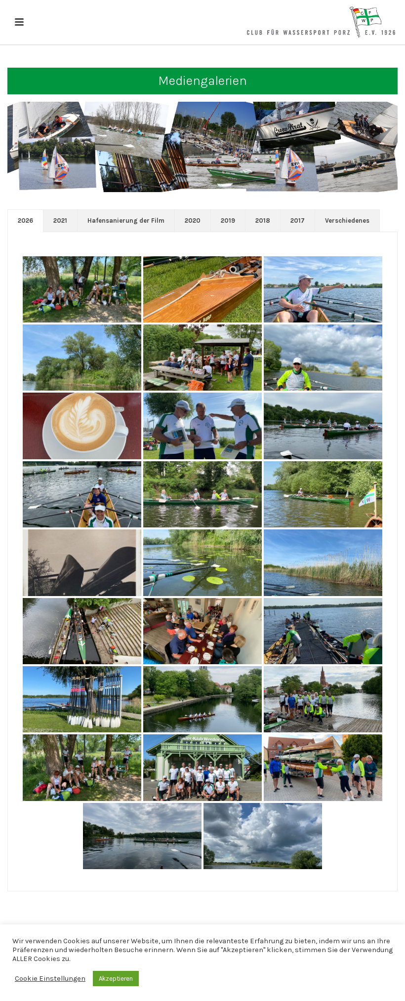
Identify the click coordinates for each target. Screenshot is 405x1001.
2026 (25, 220)
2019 (228, 220)
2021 (60, 220)
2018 (262, 220)
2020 (193, 220)
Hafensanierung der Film (125, 220)
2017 (297, 220)
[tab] (25, 220)
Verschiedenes (347, 220)
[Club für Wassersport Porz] (321, 22)
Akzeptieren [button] (116, 978)
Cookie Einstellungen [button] (50, 978)
